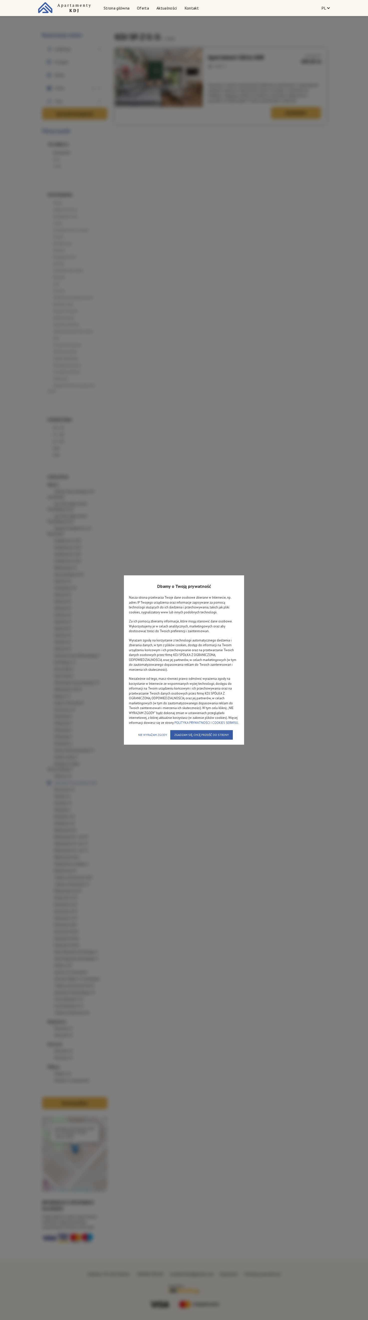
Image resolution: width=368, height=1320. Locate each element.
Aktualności (166, 8)
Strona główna (116, 8)
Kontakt (192, 8)
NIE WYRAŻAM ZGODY (152, 735)
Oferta (143, 8)
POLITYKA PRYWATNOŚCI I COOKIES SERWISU (206, 723)
